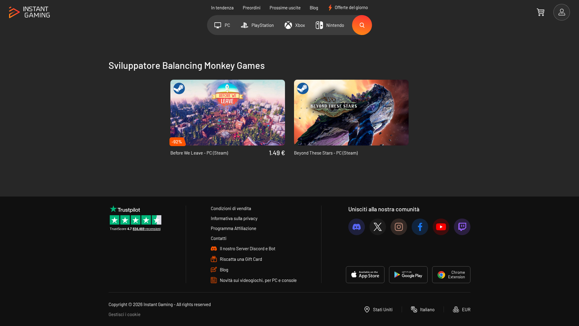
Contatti (218, 238)
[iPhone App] (365, 274)
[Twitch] (462, 227)
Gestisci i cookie (125, 314)
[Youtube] (441, 227)
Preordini (252, 7)
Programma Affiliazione (233, 228)
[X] (377, 227)
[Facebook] (420, 227)
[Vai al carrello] (540, 12)
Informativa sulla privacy (234, 218)
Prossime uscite (285, 7)
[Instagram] (399, 227)
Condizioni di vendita (231, 208)
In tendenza (222, 7)
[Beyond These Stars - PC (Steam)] (351, 112)
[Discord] (356, 227)
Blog (314, 7)
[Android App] (408, 274)
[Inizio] (29, 12)
